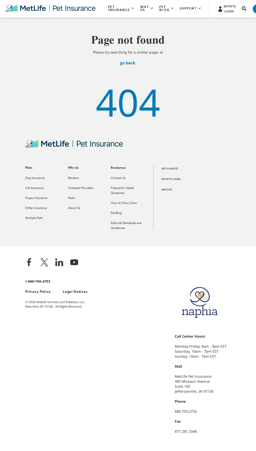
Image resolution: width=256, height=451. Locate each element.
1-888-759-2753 (37, 282)
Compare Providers (80, 188)
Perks (71, 198)
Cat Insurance (34, 188)
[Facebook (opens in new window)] (29, 263)
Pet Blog (116, 213)
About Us (74, 208)
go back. (128, 63)
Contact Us (118, 178)
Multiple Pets (33, 218)
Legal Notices (75, 292)
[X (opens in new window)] (44, 263)
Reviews (73, 178)
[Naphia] (200, 326)
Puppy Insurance (36, 198)
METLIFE (167, 189)
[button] (121, 9)
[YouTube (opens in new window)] (74, 263)
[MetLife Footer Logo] (74, 147)
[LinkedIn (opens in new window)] (59, 263)
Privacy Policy (38, 292)
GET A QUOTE (170, 168)
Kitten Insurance (36, 208)
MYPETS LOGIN (171, 179)
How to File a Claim (124, 203)
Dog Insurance (34, 178)
